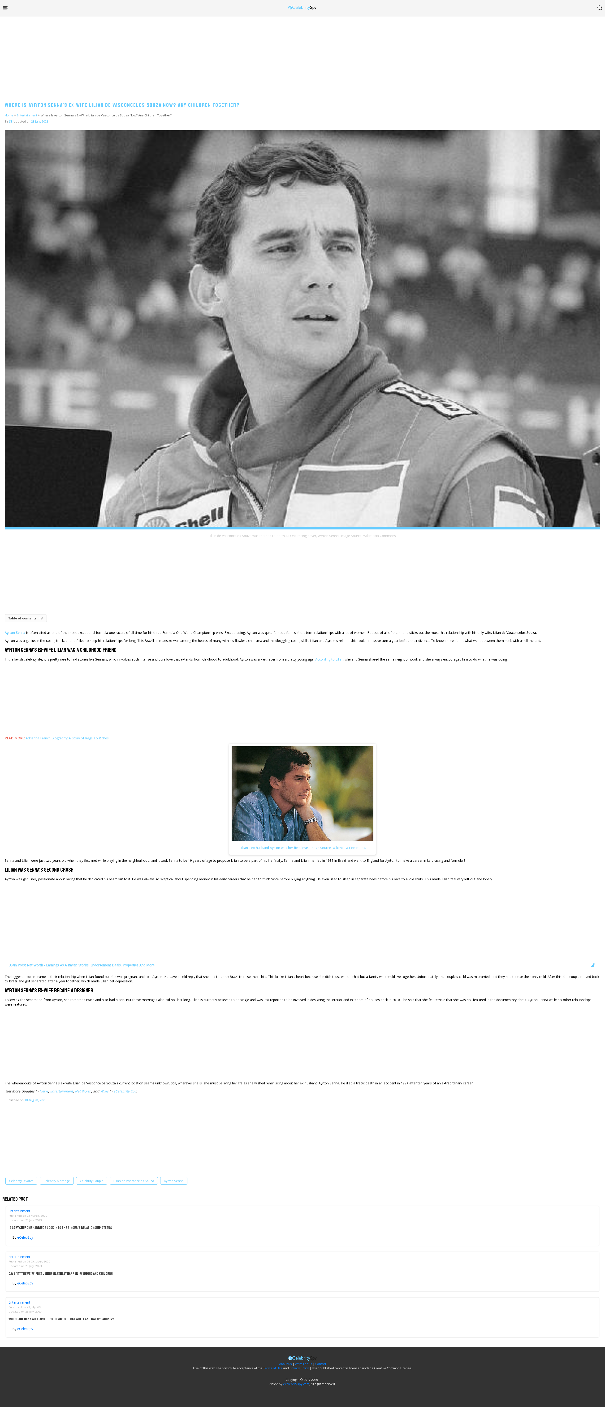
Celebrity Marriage (56, 1181)
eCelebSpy (25, 1237)
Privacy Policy (299, 1368)
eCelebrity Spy (124, 1091)
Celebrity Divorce (21, 1181)
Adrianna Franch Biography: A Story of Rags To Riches (67, 738)
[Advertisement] (302, 54)
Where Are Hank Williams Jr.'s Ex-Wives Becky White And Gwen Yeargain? (61, 1319)
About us (285, 1364)
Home (9, 115)
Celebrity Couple (92, 1181)
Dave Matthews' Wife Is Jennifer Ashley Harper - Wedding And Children (61, 1273)
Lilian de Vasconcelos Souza (133, 1181)
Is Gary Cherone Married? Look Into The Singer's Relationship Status (60, 1227)
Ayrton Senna (174, 1181)
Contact (320, 1364)
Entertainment (27, 115)
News (43, 1091)
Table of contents (22, 618)
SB (11, 121)
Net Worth (83, 1091)
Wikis (104, 1091)
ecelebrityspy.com (296, 1384)
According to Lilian (329, 659)
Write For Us (303, 1364)
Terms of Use (272, 1368)
